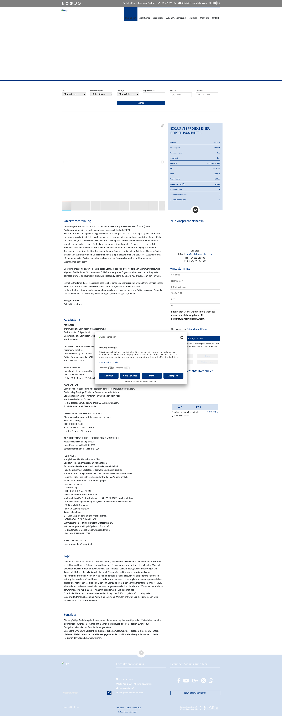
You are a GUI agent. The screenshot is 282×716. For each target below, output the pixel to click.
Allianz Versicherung (176, 18)
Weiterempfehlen (207, 362)
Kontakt (215, 18)
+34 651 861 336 (168, 3)
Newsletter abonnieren (195, 693)
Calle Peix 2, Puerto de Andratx (140, 3)
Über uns (204, 18)
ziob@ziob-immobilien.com (194, 3)
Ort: (63, 91)
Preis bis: (199, 91)
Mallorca (193, 18)
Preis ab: (173, 91)
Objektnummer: (149, 91)
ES (218, 3)
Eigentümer (144, 18)
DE (210, 3)
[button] (162, 125)
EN (214, 3)
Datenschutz (136, 708)
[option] (195, 396)
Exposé (207, 356)
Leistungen (158, 18)
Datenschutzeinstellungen (127, 712)
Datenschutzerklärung (197, 329)
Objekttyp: (120, 91)
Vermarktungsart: (96, 91)
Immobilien (130, 18)
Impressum (120, 708)
